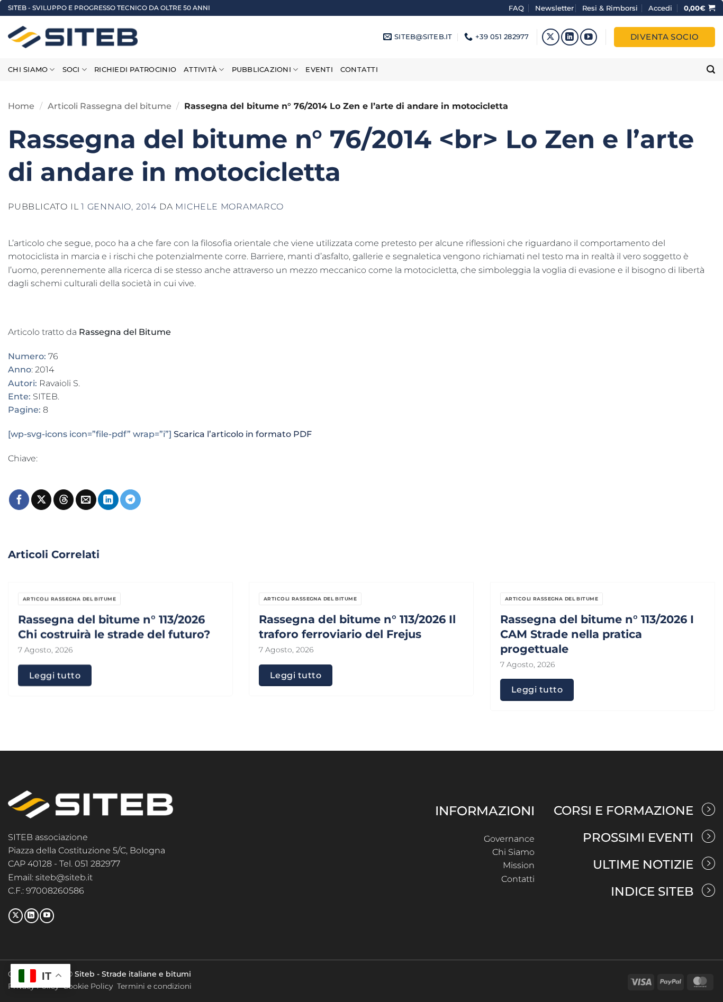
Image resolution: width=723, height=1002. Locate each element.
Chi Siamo (513, 852)
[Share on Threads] (63, 499)
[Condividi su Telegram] (130, 499)
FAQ (517, 8)
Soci (71, 70)
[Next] (694, 618)
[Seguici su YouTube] (589, 37)
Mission (519, 865)
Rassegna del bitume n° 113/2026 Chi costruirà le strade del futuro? (114, 626)
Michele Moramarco (229, 207)
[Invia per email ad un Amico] (86, 499)
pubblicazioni (261, 70)
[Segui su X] (550, 37)
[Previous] (28, 618)
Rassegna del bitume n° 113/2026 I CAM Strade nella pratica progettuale (597, 633)
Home (21, 106)
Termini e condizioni (154, 986)
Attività (200, 70)
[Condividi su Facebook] (19, 499)
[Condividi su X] (41, 499)
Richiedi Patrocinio (135, 70)
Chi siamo (28, 70)
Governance (509, 839)
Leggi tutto (54, 675)
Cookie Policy (88, 986)
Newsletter (554, 8)
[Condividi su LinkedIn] (108, 499)
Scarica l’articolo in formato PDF (243, 434)
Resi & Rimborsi (610, 8)
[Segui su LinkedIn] (570, 37)
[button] (660, 8)
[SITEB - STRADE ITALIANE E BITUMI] (73, 37)
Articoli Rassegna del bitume (109, 106)
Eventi (319, 70)
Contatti (359, 70)
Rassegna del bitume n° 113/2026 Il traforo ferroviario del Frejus (357, 626)
